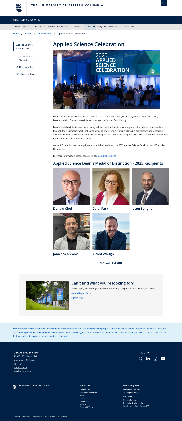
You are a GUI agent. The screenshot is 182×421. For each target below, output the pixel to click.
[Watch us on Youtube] (163, 358)
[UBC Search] (164, 4)
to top (174, 414)
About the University (88, 392)
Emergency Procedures (21, 416)
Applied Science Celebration (24, 46)
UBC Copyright (50, 416)
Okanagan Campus (131, 392)
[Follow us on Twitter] (140, 358)
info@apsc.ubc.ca (22, 371)
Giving (99, 26)
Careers (83, 401)
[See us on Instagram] (155, 358)
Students (37, 26)
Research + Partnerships (57, 26)
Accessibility (62, 416)
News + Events (129, 26)
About (25, 26)
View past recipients (111, 262)
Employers (112, 26)
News (82, 395)
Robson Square (129, 400)
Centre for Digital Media (133, 403)
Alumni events (45, 33)
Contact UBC (85, 390)
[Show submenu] (30, 26)
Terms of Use (37, 416)
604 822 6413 (20, 367)
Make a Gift (85, 404)
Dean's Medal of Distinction (27, 58)
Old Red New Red (24, 67)
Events (83, 398)
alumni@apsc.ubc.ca (106, 155)
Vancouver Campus (131, 390)
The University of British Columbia (18, 8)
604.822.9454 (77, 297)
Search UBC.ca (86, 407)
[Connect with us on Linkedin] (148, 358)
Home (17, 26)
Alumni (88, 26)
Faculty (77, 26)
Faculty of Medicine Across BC (136, 406)
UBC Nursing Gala (25, 74)
